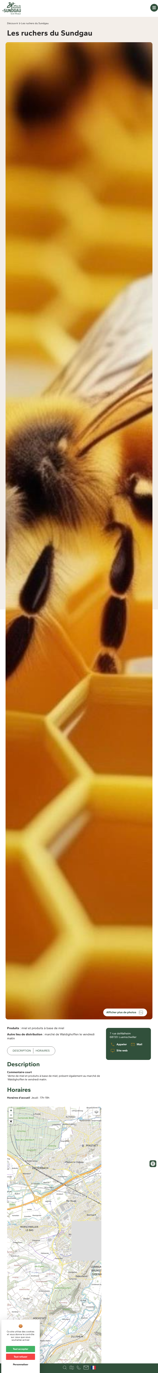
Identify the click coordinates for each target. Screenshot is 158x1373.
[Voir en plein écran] (11, 1121)
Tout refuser (20, 1356)
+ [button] (11, 1110)
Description (22, 1050)
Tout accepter (20, 1348)
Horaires (43, 1050)
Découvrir (12, 23)
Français (93, 1367)
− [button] (11, 1115)
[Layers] (96, 1111)
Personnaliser (20, 1364)
